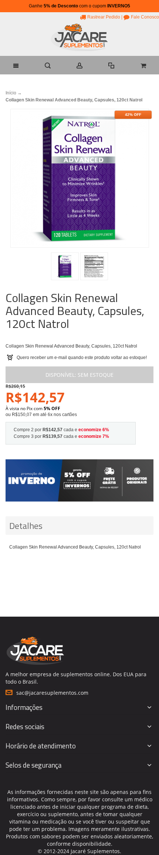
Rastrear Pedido (103, 17)
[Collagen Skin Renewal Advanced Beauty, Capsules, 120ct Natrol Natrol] (65, 266)
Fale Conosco (145, 17)
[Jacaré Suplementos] (79, 38)
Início (11, 92)
